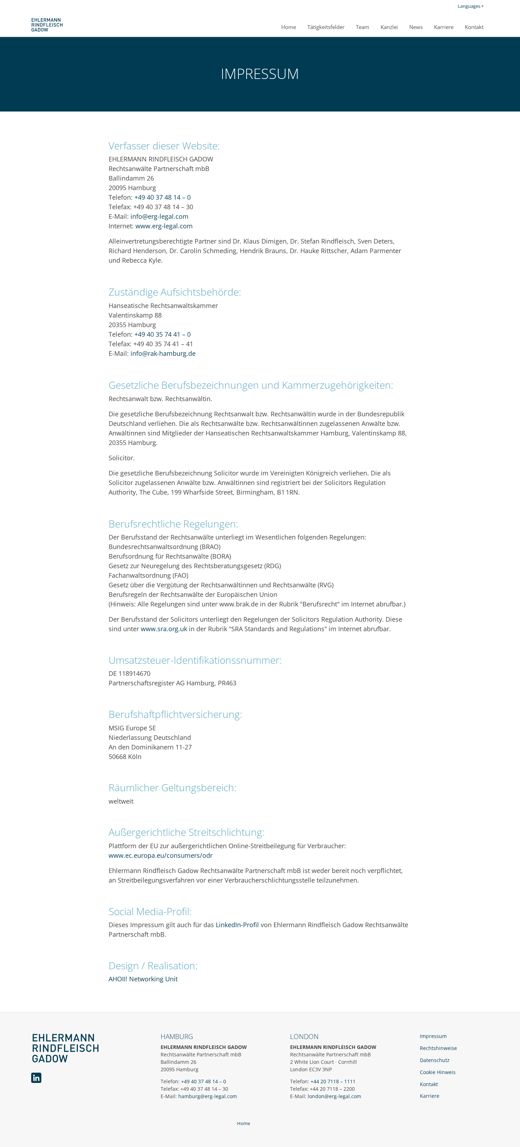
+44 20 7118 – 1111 (333, 1081)
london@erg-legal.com (334, 1096)
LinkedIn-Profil (237, 924)
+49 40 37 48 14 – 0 (162, 197)
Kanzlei (389, 26)
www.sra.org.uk (164, 628)
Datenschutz (435, 1060)
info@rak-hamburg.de (163, 353)
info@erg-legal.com (160, 216)
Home (288, 26)
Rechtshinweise (438, 1048)
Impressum (433, 1036)
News (416, 26)
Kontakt (474, 26)
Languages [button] (469, 6)
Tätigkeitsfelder (326, 26)
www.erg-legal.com (164, 226)
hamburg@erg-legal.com (207, 1096)
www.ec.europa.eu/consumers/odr (161, 855)
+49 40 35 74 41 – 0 (162, 334)
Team (362, 26)
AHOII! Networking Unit (143, 979)
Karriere (443, 26)
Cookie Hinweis (438, 1072)
